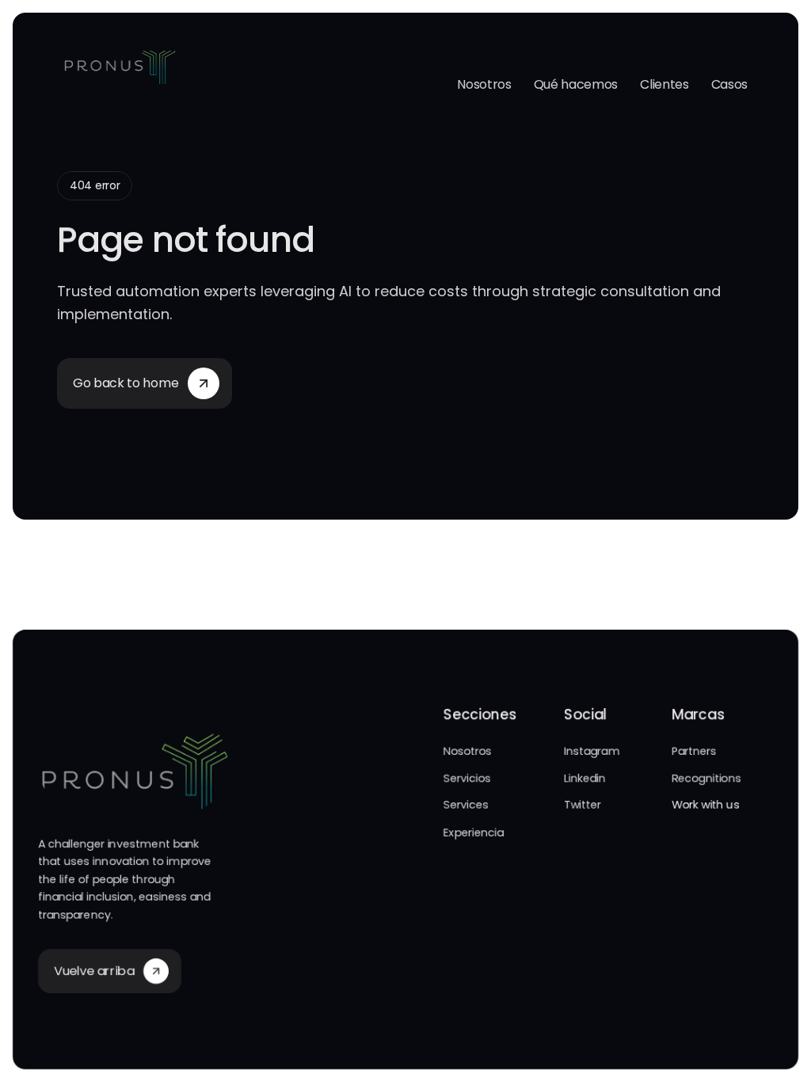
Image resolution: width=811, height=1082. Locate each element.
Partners (694, 751)
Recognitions (706, 778)
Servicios (467, 778)
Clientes (664, 84)
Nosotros (484, 84)
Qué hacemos (576, 84)
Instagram (591, 751)
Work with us (706, 805)
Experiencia (474, 832)
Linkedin (585, 778)
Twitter (582, 805)
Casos (729, 84)
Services (466, 805)
